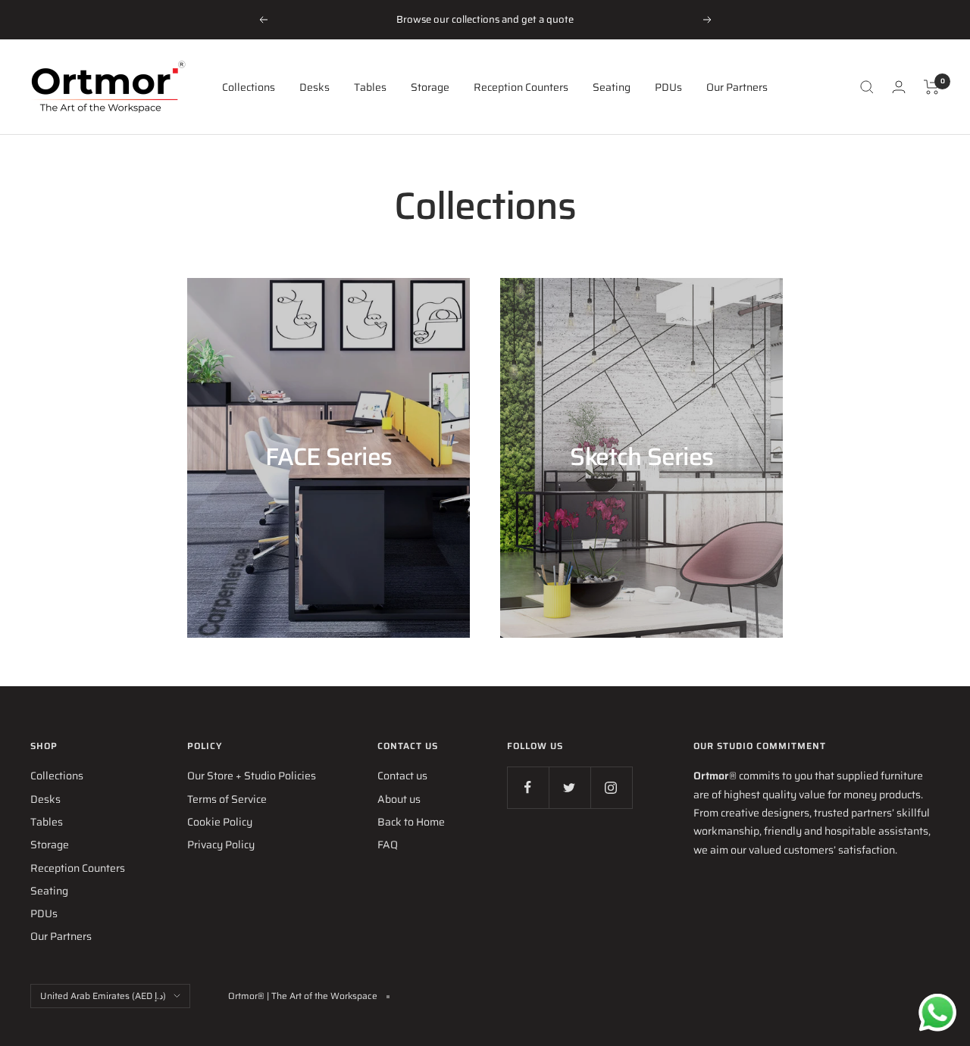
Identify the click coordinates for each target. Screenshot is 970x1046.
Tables (370, 87)
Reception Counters (521, 87)
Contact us (402, 775)
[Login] (899, 86)
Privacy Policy (221, 844)
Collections (248, 87)
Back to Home (411, 821)
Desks (314, 87)
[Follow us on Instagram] (611, 787)
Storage (430, 87)
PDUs (668, 87)
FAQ (387, 844)
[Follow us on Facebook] (528, 787)
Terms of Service (227, 799)
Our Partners (737, 87)
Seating (611, 87)
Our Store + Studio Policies (251, 775)
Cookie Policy (219, 821)
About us (399, 799)
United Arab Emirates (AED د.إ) (103, 995)
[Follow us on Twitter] (569, 787)
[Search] (867, 87)
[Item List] (932, 87)
